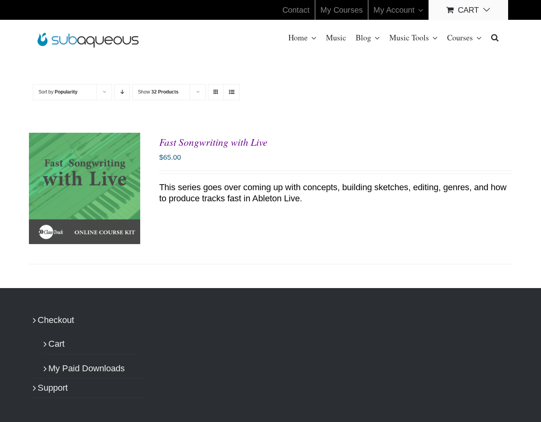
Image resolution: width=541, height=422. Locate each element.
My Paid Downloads (86, 368)
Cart (56, 344)
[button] (495, 36)
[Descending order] (122, 92)
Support (53, 388)
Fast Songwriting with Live (213, 142)
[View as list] (231, 92)
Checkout (56, 320)
